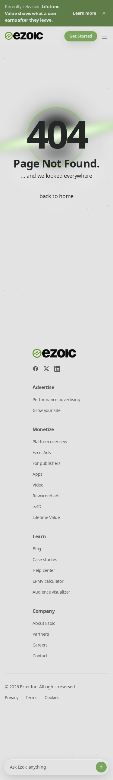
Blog (37, 548)
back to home (56, 196)
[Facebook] (36, 369)
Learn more (84, 13)
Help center (44, 570)
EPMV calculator (48, 581)
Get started (80, 36)
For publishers (47, 463)
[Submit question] (101, 767)
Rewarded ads (46, 496)
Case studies (45, 559)
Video (38, 485)
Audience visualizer (51, 592)
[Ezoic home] (24, 36)
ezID (37, 506)
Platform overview (50, 441)
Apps (37, 474)
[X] (46, 369)
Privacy (11, 697)
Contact (40, 656)
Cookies (52, 697)
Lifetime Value (46, 517)
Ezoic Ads (42, 452)
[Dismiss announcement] (104, 13)
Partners (41, 634)
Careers (40, 645)
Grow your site (47, 410)
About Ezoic (44, 623)
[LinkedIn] (57, 369)
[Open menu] (104, 36)
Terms (31, 697)
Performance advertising (56, 399)
